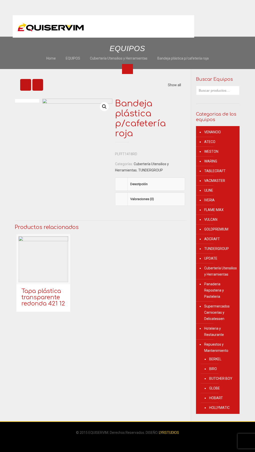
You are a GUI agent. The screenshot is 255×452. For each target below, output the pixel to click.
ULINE (208, 190)
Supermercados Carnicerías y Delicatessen (217, 312)
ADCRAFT (212, 239)
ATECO (209, 142)
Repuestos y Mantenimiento (216, 347)
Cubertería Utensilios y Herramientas (118, 58)
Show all (174, 85)
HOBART (216, 398)
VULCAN (210, 220)
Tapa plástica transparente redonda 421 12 (43, 297)
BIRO (213, 369)
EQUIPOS (73, 58)
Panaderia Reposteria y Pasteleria (214, 290)
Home (51, 58)
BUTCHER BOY (220, 378)
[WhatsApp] (124, 441)
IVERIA (209, 200)
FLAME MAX (214, 210)
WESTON (211, 151)
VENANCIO (212, 132)
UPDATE (210, 258)
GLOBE (214, 388)
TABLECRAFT (215, 171)
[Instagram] (130, 441)
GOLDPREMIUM (216, 229)
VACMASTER (214, 181)
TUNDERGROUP (150, 170)
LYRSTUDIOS (169, 433)
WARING (210, 161)
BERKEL (215, 359)
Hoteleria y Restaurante (214, 331)
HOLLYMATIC (219, 408)
